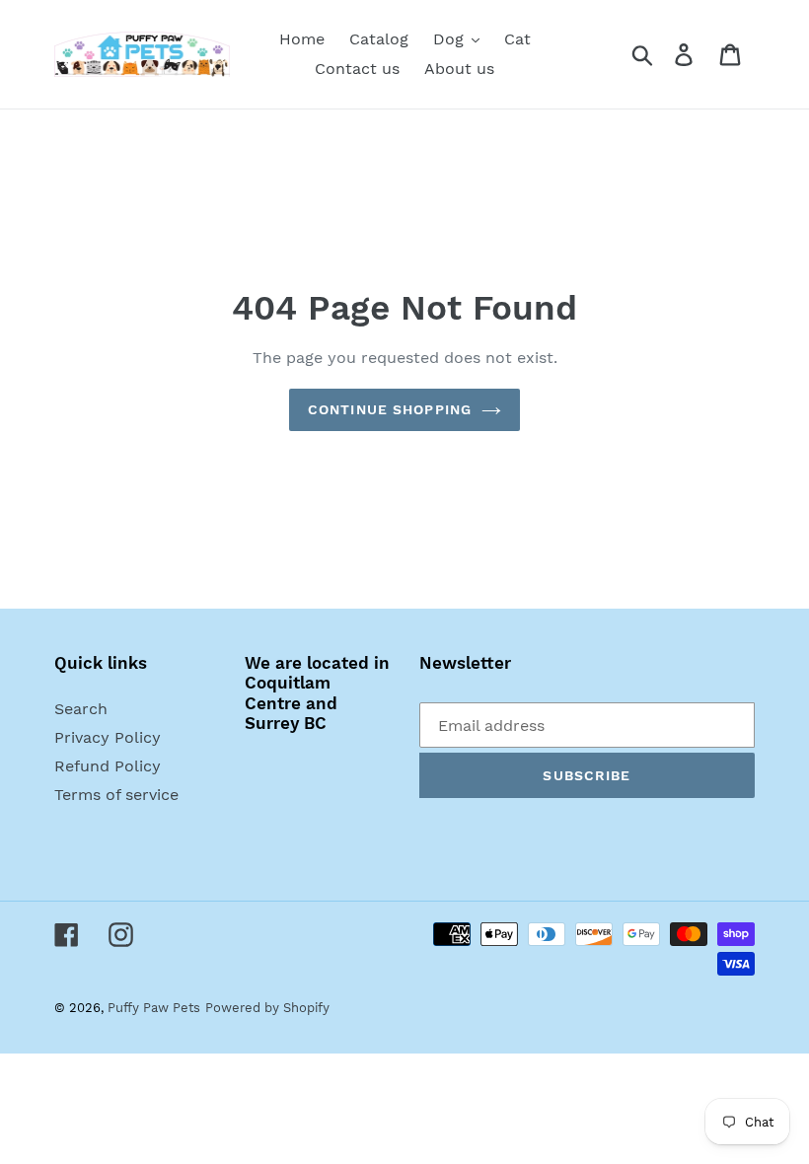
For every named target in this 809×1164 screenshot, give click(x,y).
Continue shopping (390, 409)
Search (81, 708)
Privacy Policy (107, 737)
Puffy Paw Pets (154, 1007)
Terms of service (116, 794)
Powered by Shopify (267, 1007)
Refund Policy (107, 766)
